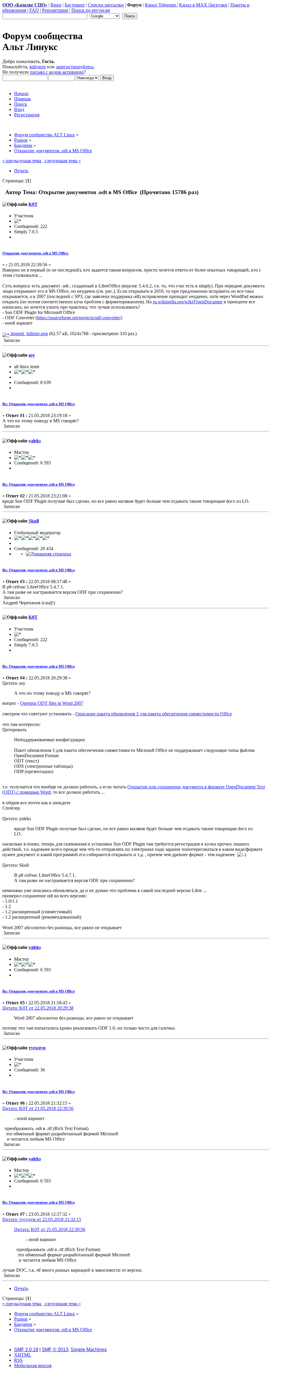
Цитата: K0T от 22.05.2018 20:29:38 (37, 1007)
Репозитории (55, 10)
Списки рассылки (106, 4)
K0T (33, 204)
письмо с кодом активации (57, 72)
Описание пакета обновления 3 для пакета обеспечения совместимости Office (153, 713)
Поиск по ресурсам (90, 10)
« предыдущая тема (22, 160)
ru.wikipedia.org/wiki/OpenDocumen (188, 301)
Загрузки (218, 4)
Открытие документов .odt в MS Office (35, 253)
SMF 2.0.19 (26, 1349)
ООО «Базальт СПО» (24, 4)
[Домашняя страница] (48, 553)
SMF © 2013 (55, 1349)
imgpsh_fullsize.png (28, 333)
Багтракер (75, 4)
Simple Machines (89, 1349)
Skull (34, 520)
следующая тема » (62, 160)
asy (32, 355)
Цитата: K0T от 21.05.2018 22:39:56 (37, 1108)
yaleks (35, 440)
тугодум (37, 1047)
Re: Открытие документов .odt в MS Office (38, 404)
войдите (37, 66)
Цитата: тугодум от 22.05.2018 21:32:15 (41, 1219)
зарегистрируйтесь (74, 66)
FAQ (34, 10)
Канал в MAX (193, 4)
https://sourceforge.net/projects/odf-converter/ (79, 317)
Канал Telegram (161, 4)
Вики (56, 4)
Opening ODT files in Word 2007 (51, 703)
